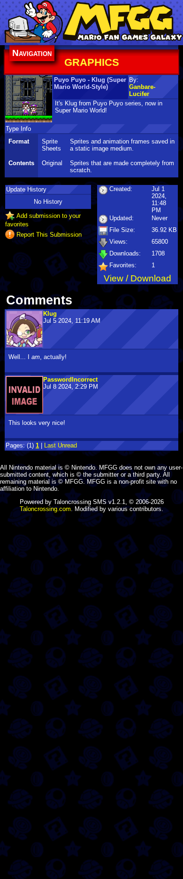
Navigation (32, 53)
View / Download (137, 278)
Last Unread (60, 445)
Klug (50, 313)
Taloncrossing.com (45, 508)
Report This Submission (49, 234)
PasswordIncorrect (70, 379)
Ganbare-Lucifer (142, 90)
